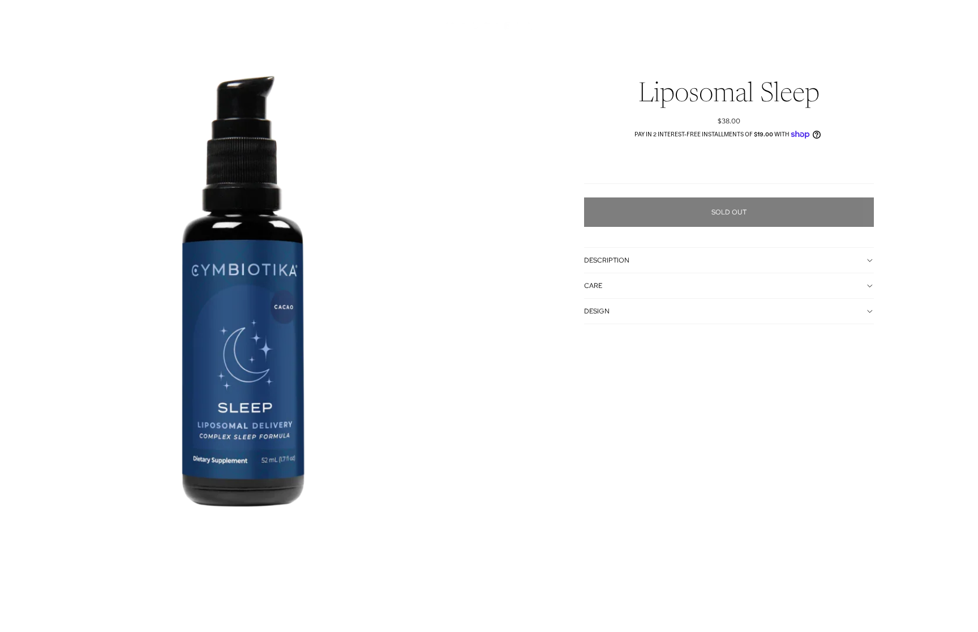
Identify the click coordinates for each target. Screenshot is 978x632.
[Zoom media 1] (244, 305)
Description (606, 260)
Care (593, 285)
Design (597, 311)
